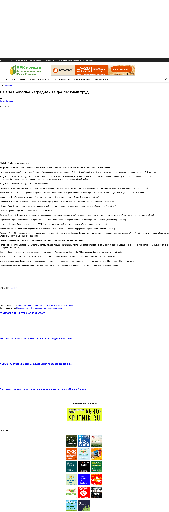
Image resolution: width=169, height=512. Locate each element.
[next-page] (5, 394)
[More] (45, 294)
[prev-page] (1, 394)
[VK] (12, 294)
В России (8, 85)
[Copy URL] (28, 294)
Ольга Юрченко (6, 101)
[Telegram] (3, 294)
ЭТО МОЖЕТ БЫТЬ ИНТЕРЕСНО (15, 313)
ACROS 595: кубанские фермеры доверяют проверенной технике (36, 363)
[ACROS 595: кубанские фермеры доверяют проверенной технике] (12, 358)
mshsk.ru (13, 288)
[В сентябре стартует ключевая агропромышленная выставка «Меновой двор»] (12, 384)
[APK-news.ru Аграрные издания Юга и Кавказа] (25, 70)
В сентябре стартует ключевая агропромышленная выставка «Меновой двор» (43, 389)
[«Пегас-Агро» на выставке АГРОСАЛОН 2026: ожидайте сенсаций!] (12, 333)
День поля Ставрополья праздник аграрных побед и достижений (45, 305)
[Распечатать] (36, 294)
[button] (166, 79)
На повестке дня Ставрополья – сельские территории (39, 308)
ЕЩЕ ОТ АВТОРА (37, 313)
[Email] (20, 294)
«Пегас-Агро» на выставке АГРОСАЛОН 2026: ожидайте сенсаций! (36, 338)
